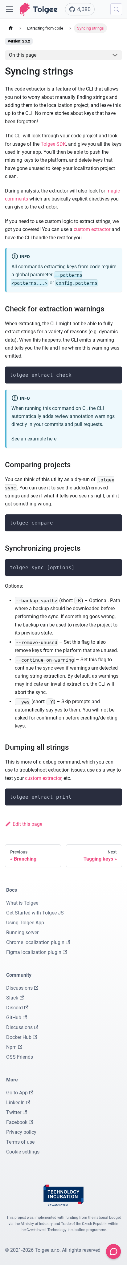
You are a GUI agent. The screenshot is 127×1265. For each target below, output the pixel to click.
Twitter (13, 1112)
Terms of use (20, 1142)
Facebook (16, 1122)
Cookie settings (22, 1152)
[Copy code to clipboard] (114, 374)
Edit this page (27, 824)
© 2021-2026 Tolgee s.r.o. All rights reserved (52, 1250)
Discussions (19, 988)
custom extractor (92, 229)
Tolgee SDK (53, 144)
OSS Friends (19, 1057)
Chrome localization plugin (35, 942)
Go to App (17, 1093)
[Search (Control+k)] (116, 9)
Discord (14, 1008)
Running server (22, 932)
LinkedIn (15, 1102)
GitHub (13, 1017)
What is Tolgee (22, 903)
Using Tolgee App (25, 923)
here (51, 439)
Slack (12, 998)
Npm (11, 1047)
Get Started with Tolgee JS (35, 913)
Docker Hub (18, 1037)
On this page (22, 55)
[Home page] (11, 28)
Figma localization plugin (33, 952)
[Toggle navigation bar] (9, 9)
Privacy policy (21, 1132)
